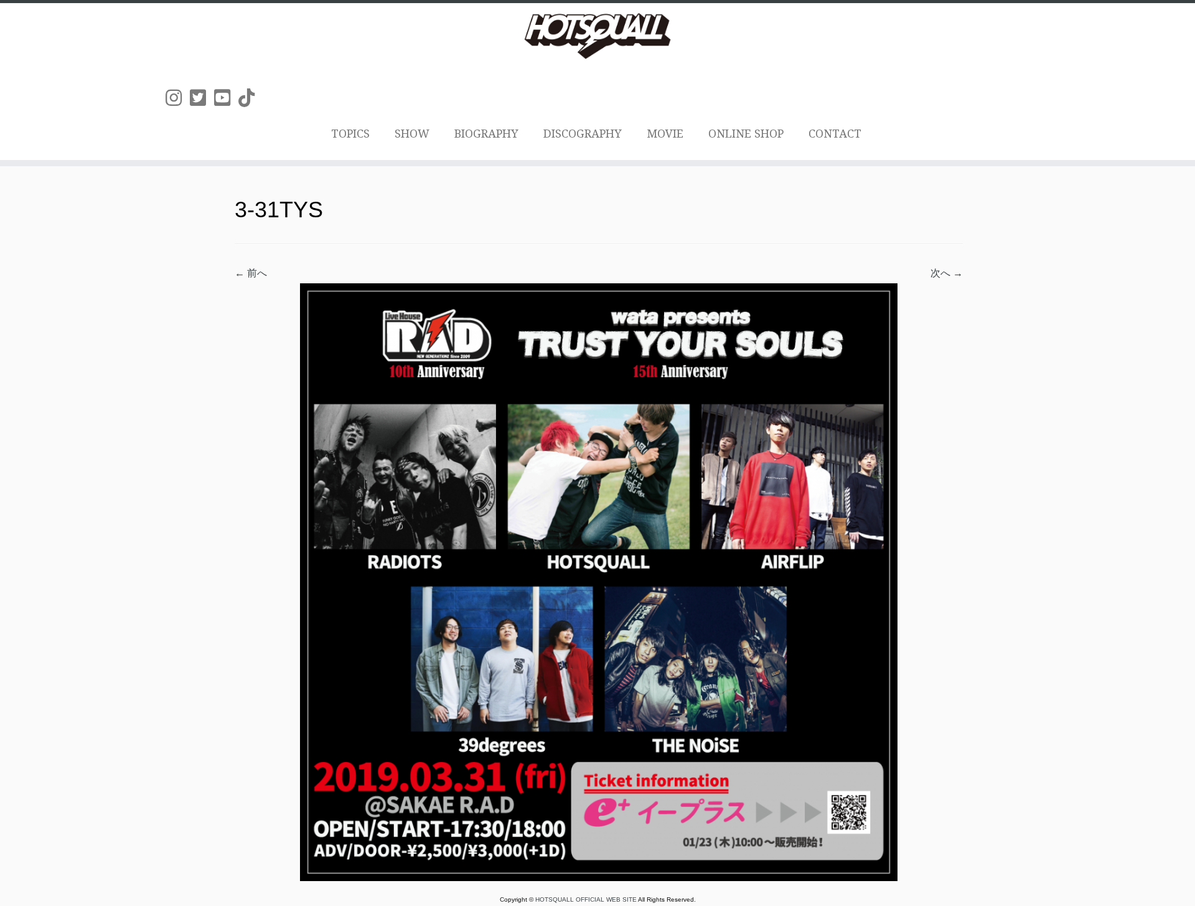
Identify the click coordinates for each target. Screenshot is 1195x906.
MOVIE (665, 133)
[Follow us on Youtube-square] (226, 98)
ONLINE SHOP (746, 133)
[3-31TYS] (598, 581)
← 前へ (251, 273)
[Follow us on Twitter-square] (202, 98)
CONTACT (834, 133)
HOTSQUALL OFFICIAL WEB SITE (586, 899)
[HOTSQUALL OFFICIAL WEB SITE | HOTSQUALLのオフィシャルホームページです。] (597, 36)
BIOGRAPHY (486, 133)
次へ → (946, 273)
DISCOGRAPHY (582, 133)
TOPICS (350, 133)
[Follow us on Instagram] (178, 98)
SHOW (412, 133)
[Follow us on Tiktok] (250, 98)
